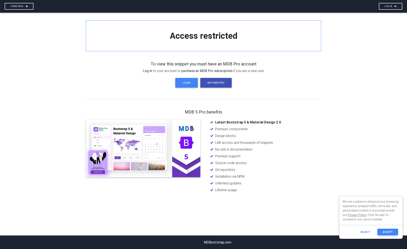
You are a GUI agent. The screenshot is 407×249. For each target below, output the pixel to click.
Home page (17, 6)
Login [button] (186, 82)
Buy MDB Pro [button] (216, 82)
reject (365, 232)
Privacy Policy (357, 215)
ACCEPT (388, 232)
